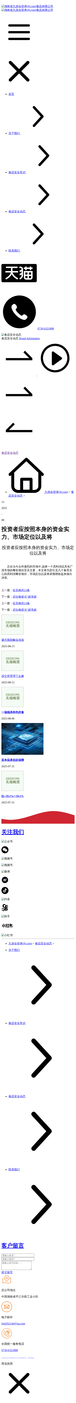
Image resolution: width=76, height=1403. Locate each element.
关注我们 (12, 832)
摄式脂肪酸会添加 (12, 639)
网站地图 (42, 1357)
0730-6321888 (45, 328)
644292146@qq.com (13, 1323)
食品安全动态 (9, 452)
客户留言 (12, 1245)
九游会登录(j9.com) (56, 491)
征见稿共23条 (21, 590)
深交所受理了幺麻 (12, 676)
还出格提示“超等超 (25, 596)
